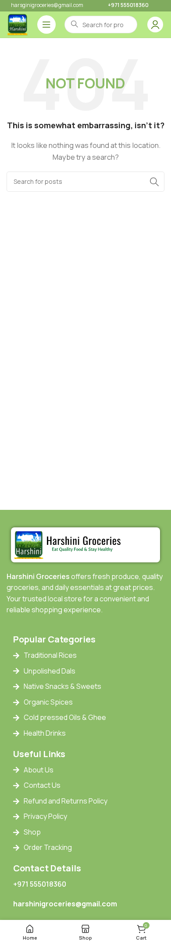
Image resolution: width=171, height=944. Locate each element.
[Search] (154, 182)
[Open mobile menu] (46, 24)
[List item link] (92, 655)
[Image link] (70, 544)
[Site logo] (17, 23)
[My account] (155, 24)
